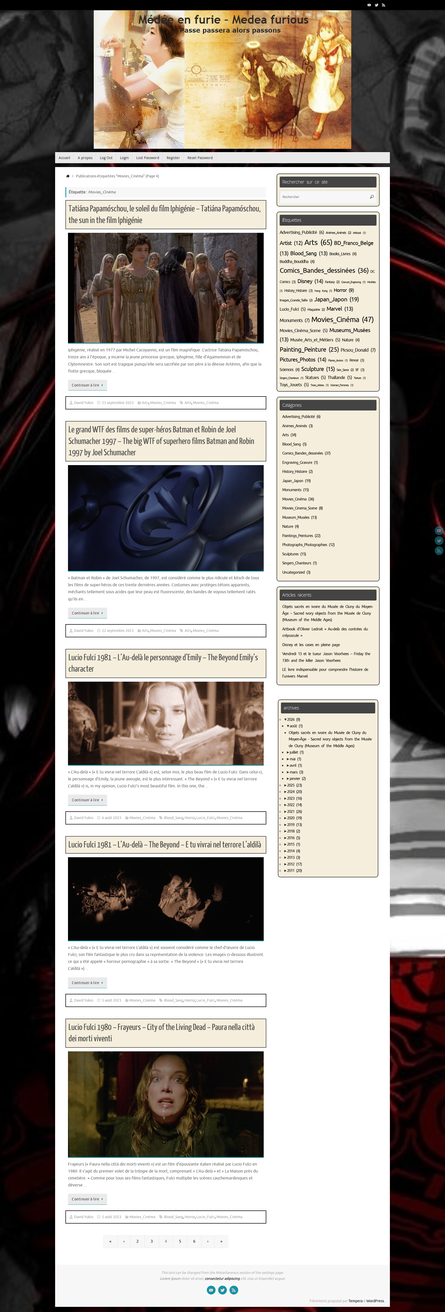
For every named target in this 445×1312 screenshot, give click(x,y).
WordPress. (375, 1301)
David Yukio (83, 403)
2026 (293, 719)
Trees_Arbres (320, 385)
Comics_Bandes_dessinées (324, 270)
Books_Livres (342, 254)
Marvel (340, 309)
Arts (145, 403)
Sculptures (290, 554)
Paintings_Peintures (297, 535)
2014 (293, 851)
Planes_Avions (338, 360)
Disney (310, 281)
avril (296, 765)
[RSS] (383, 5)
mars (296, 772)
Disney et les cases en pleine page (311, 644)
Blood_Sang (173, 818)
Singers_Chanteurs (291, 378)
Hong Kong (323, 291)
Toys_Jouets (294, 384)
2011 (294, 870)
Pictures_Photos (303, 359)
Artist (291, 243)
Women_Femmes (341, 385)
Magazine (316, 310)
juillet (297, 752)
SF (359, 369)
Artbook (359, 233)
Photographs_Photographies (304, 544)
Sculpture (318, 369)
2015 (293, 844)
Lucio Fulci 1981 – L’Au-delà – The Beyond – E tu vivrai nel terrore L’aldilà (165, 844)
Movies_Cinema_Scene (299, 508)
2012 (294, 864)
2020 (294, 818)
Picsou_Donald (358, 350)
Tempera (355, 1301)
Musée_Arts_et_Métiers (315, 340)
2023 (294, 798)
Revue (356, 360)
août (296, 726)
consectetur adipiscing (222, 1278)
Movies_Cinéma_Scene (304, 330)
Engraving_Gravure (297, 462)
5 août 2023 (111, 1000)
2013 (293, 857)
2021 (294, 811)
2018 (293, 831)
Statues (315, 377)
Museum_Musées (295, 517)
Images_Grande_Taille (296, 300)
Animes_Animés (338, 233)
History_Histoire (298, 290)
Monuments (295, 320)
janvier (298, 778)
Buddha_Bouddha (297, 261)
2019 (294, 824)
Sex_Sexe (345, 370)
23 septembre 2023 (118, 403)
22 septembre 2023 (118, 631)
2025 (294, 785)
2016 (293, 838)
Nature (351, 340)
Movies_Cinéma (163, 403)
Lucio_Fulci (205, 818)
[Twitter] (376, 5)
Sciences (289, 369)
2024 (294, 791)
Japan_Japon (336, 299)
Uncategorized (293, 572)
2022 (294, 805)
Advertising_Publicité (302, 232)
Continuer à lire (85, 385)
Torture (360, 378)
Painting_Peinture (309, 349)
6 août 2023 (111, 818)
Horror (190, 818)
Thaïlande (340, 377)
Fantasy (332, 282)
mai (295, 759)
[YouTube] (369, 5)
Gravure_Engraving (353, 282)
